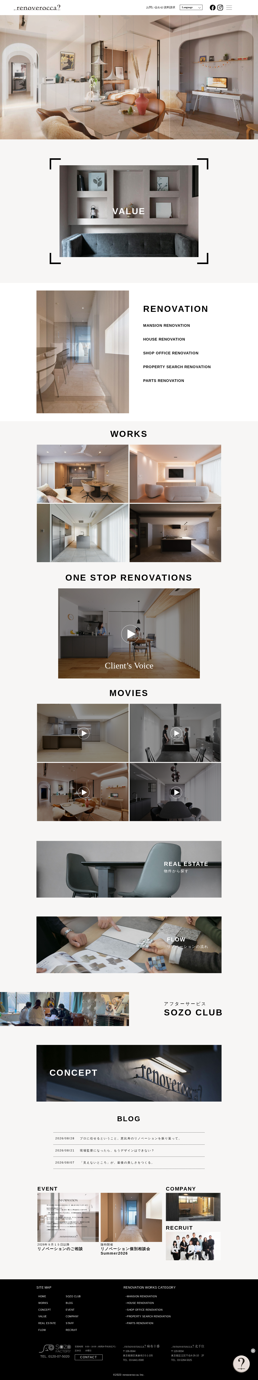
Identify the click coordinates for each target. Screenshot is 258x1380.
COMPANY (72, 1316)
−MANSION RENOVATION (141, 1296)
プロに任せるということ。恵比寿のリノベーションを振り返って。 (131, 1138)
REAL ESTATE (47, 1323)
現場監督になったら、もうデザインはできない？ (117, 1150)
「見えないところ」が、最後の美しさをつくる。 (117, 1162)
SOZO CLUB (73, 1296)
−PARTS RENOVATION (139, 1323)
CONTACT (88, 1357)
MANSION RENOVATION (166, 325)
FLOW (42, 1330)
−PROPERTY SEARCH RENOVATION (148, 1316)
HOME (42, 1296)
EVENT (70, 1309)
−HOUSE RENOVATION (139, 1303)
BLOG (129, 1119)
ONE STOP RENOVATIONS (129, 578)
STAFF (70, 1323)
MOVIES (129, 693)
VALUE (42, 1316)
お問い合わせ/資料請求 (160, 7)
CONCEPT (44, 1309)
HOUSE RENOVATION (164, 339)
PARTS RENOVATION (163, 381)
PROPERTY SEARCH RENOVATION (177, 367)
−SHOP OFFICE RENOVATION (144, 1309)
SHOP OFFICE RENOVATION (171, 353)
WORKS (129, 434)
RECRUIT (71, 1330)
